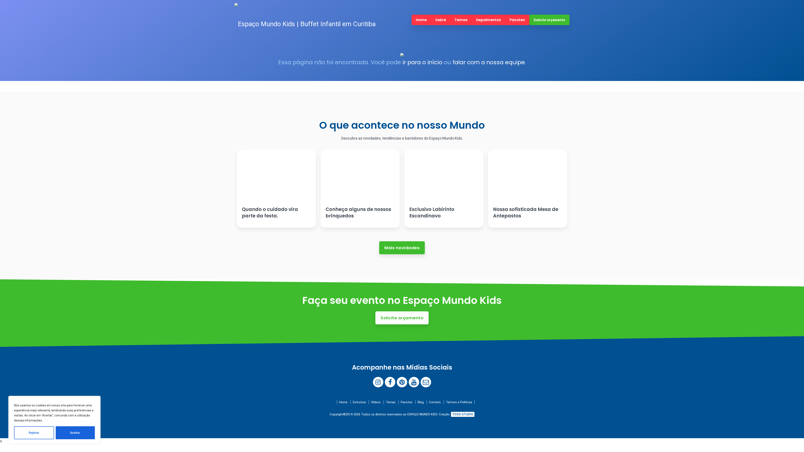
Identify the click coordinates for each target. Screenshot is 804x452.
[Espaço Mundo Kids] (305, 24)
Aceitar (75, 432)
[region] (54, 420)
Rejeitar (34, 432)
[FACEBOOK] (390, 382)
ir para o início (422, 62)
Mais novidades (402, 248)
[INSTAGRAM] (378, 382)
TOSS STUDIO (462, 414)
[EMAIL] (426, 382)
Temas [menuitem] (461, 19)
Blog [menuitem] (421, 402)
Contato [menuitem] (435, 402)
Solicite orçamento (549, 20)
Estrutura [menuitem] (359, 402)
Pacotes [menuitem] (517, 19)
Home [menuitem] (421, 19)
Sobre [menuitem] (440, 19)
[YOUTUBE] (414, 382)
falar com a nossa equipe (489, 62)
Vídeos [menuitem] (376, 402)
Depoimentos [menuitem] (488, 19)
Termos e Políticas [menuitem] (459, 402)
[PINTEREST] (402, 382)
